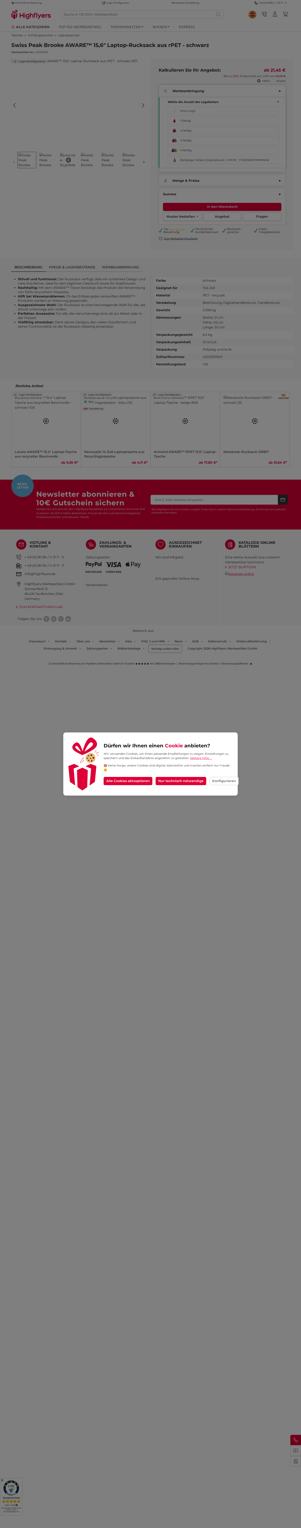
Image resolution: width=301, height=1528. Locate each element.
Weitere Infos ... (201, 758)
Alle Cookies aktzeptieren (128, 781)
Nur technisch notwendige (181, 781)
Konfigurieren (224, 781)
